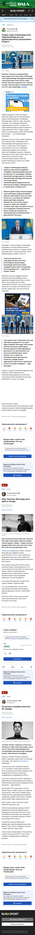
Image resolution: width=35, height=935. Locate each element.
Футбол (11, 15)
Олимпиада (10, 25)
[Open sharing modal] (22, 667)
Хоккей (26, 15)
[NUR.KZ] (17, 11)
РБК (3, 586)
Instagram (19, 475)
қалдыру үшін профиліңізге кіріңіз (19, 450)
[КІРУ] (32, 10)
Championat (6, 551)
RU (29, 10)
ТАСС (4, 769)
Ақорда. (24, 87)
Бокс (21, 15)
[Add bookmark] (31, 667)
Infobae (15, 555)
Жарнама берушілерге (17, 924)
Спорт (4, 15)
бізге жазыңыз (21, 416)
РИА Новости (23, 761)
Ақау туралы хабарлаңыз (17, 919)
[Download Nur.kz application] (17, 4)
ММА (16, 15)
